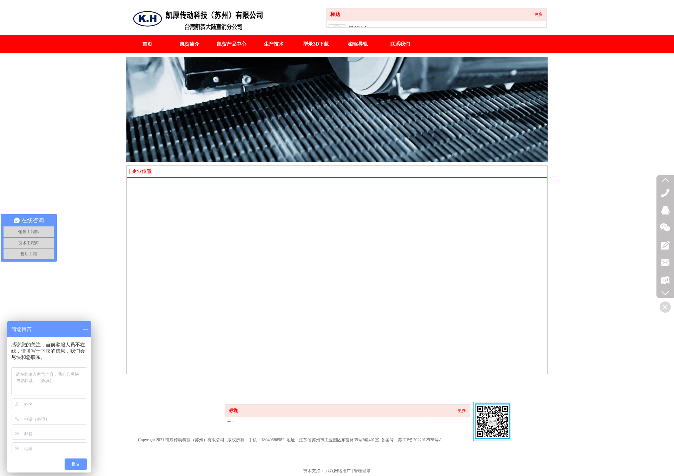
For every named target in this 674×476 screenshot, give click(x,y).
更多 (538, 14)
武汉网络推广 (338, 470)
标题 (335, 14)
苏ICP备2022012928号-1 (420, 439)
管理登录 (362, 470)
